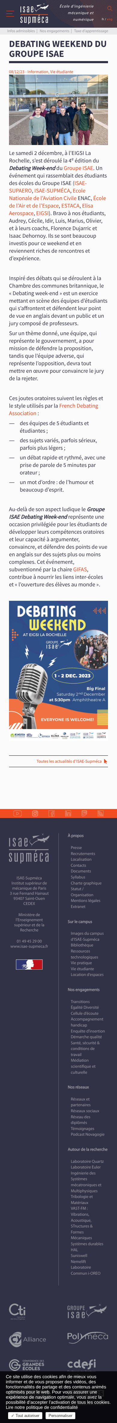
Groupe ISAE (78, 168)
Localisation (81, 859)
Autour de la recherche (87, 1149)
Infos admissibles (21, 31)
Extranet (78, 906)
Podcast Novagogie (88, 1134)
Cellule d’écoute (85, 1013)
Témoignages (82, 1128)
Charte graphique (86, 883)
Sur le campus (80, 921)
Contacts (78, 865)
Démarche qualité (86, 1036)
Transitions (80, 1001)
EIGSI (42, 213)
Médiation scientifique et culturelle (83, 1066)
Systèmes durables (87, 1243)
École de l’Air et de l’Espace (57, 202)
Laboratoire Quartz (87, 1161)
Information (37, 72)
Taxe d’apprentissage (91, 31)
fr (103, 19)
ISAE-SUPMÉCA (52, 190)
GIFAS (80, 569)
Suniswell (79, 1255)
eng (109, 19)
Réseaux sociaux (85, 1110)
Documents (81, 871)
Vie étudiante (61, 72)
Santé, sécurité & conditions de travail (85, 1048)
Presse (76, 847)
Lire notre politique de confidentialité (42, 1407)
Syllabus (78, 877)
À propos (76, 835)
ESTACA (70, 205)
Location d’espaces (87, 974)
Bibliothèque (82, 945)
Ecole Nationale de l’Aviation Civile (47, 194)
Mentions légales (85, 900)
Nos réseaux (78, 1087)
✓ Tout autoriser (25, 1415)
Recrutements (83, 853)
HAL (74, 1249)
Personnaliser (60, 1415)
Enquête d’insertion (88, 1031)
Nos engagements (55, 31)
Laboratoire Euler (86, 1167)
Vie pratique (81, 962)
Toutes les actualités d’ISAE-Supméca (69, 761)
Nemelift (78, 1261)
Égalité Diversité (85, 1007)
